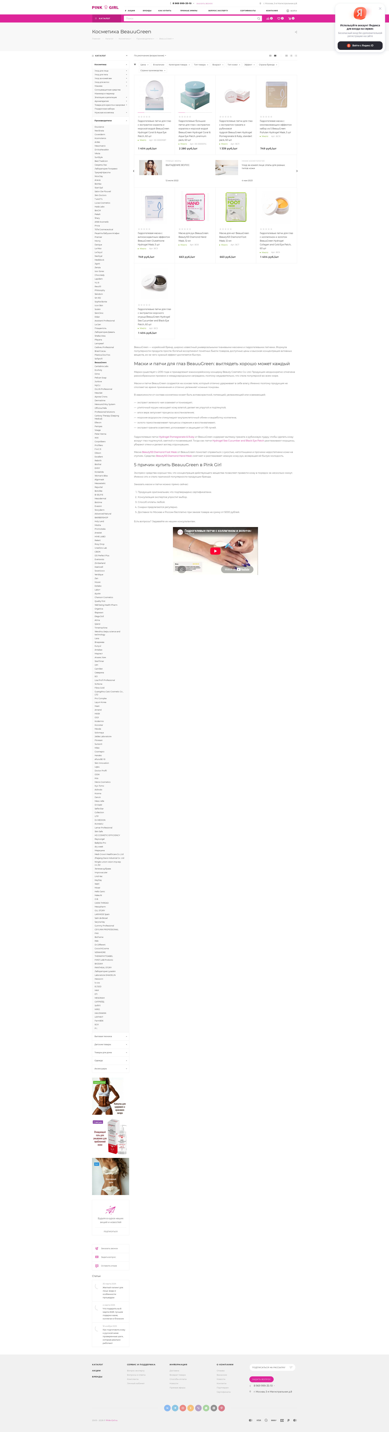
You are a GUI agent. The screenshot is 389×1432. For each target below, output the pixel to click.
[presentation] (134, 171)
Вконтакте (167, 1408)
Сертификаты (224, 1392)
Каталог (97, 1364)
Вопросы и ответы (136, 1375)
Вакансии (222, 1375)
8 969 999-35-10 (182, 3)
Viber (198, 1408)
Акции (96, 1370)
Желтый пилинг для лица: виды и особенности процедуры (113, 1292)
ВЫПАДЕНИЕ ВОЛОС (177, 165)
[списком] (291, 55)
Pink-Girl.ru (111, 1420)
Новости (174, 1383)
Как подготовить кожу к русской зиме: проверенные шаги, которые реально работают (114, 1336)
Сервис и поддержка (141, 1364)
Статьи (96, 1276)
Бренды (97, 1376)
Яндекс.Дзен (214, 1408)
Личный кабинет (136, 1383)
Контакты (221, 1383)
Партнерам (223, 1387)
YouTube (183, 1408)
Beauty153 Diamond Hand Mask (174, 455)
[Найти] (258, 18)
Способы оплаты (178, 1379)
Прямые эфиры (177, 1387)
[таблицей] (296, 55)
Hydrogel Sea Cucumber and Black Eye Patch (238, 440)
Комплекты (133, 1379)
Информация (178, 1364)
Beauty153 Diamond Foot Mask (159, 452)
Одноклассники (190, 1408)
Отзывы (221, 1370)
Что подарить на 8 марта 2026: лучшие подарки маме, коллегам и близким (113, 1313)
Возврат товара (178, 1375)
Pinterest (221, 1408)
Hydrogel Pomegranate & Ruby (176, 436)
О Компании (225, 1364)
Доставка (174, 1370)
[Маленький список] (270, 55)
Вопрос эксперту (136, 1370)
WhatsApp (206, 1408)
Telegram (175, 1408)
